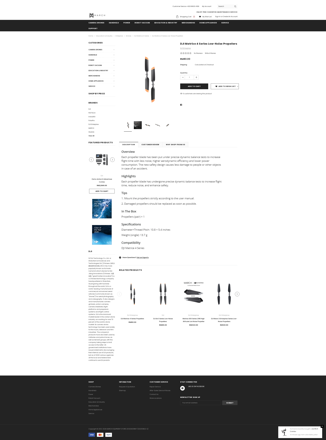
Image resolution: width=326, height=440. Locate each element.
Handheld (114, 23)
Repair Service (155, 387)
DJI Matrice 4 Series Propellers (132, 319)
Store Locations (156, 398)
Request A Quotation (127, 387)
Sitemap (122, 390)
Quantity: (184, 73)
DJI (90, 109)
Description (128, 144)
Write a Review (210, 53)
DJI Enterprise (94, 124)
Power (126, 23)
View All (91, 136)
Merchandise (188, 23)
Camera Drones (96, 23)
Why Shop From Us (175, 144)
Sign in (218, 16)
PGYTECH (92, 113)
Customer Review (150, 144)
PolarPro (92, 120)
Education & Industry (165, 23)
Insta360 (92, 117)
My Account (206, 6)
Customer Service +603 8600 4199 (186, 6)
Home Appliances (208, 23)
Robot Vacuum (142, 23)
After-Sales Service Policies (160, 390)
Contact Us (154, 394)
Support (93, 28)
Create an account (230, 16)
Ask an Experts (143, 257)
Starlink (91, 132)
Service (225, 23)
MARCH (91, 128)
